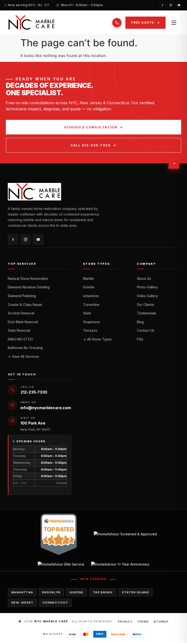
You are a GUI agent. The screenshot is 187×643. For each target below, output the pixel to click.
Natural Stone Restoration (28, 279)
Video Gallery (147, 296)
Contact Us (145, 330)
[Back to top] (173, 163)
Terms (143, 621)
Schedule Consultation (90, 127)
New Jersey (22, 602)
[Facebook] (162, 5)
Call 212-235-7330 (91, 145)
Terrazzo (90, 330)
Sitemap (161, 621)
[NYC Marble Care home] (31, 22)
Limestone (91, 296)
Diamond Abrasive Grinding (29, 287)
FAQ (140, 339)
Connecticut (55, 602)
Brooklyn (51, 592)
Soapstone (91, 322)
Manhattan (22, 592)
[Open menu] (173, 22)
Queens (76, 592)
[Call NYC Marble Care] (116, 22)
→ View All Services (23, 357)
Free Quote (142, 22)
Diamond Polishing (22, 296)
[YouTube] (179, 5)
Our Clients (145, 305)
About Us (144, 279)
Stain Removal (19, 330)
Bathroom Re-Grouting (25, 348)
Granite (88, 287)
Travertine (91, 305)
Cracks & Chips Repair (25, 305)
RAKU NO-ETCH (20, 339)
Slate (87, 313)
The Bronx (103, 592)
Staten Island (135, 592)
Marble (88, 279)
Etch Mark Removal (23, 322)
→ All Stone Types (97, 339)
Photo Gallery (147, 287)
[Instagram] (171, 5)
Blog (140, 322)
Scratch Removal (21, 313)
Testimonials (146, 313)
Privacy (125, 621)
